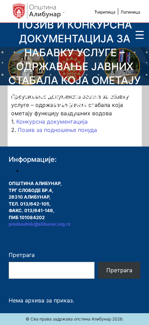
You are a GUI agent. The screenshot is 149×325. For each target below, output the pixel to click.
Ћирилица (104, 12)
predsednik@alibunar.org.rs (39, 224)
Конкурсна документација (52, 121)
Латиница (130, 12)
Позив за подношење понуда (57, 129)
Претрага (22, 254)
